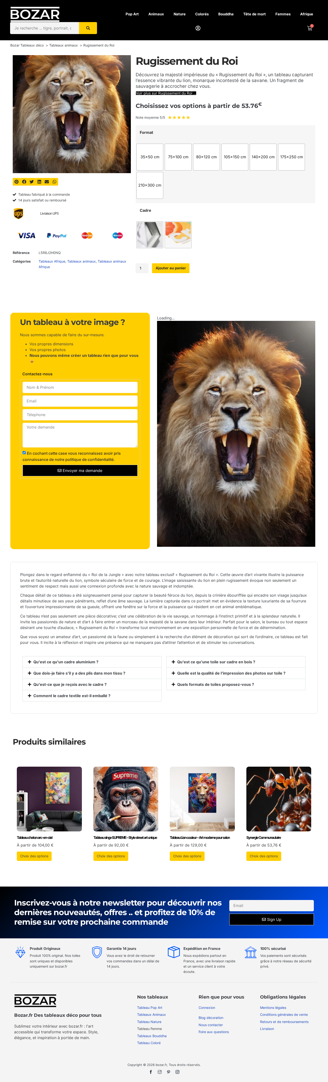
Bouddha (226, 14)
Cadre (145, 210)
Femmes (283, 14)
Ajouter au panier (171, 268)
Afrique (306, 14)
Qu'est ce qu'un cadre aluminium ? (65, 661)
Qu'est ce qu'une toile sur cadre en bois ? (216, 661)
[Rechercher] (88, 28)
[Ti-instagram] (160, 1072)
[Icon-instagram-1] (177, 1072)
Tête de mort (254, 14)
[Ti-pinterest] (168, 1072)
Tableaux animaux (81, 261)
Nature (180, 14)
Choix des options (34, 856)
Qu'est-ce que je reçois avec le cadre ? (70, 684)
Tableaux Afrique (52, 261)
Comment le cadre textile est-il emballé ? (71, 695)
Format (146, 132)
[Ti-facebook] (151, 1072)
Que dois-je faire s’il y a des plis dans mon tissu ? (79, 673)
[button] (16, 182)
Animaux (156, 14)
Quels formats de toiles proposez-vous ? (215, 684)
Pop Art (132, 14)
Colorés (202, 14)
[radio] (150, 157)
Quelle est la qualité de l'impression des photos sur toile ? (231, 673)
